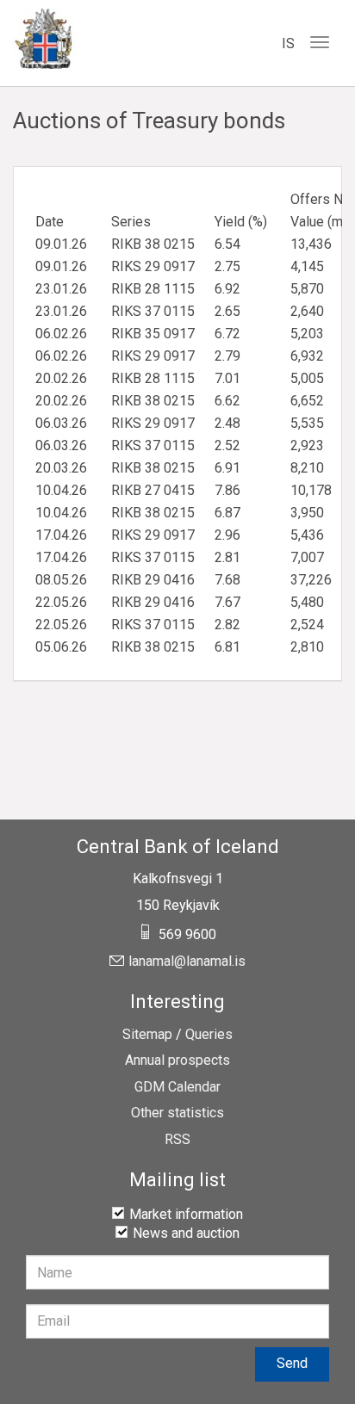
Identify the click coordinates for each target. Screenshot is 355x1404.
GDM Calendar (177, 1087)
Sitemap (147, 1034)
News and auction (186, 1233)
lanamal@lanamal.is (187, 961)
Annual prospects (177, 1060)
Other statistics (177, 1113)
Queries (209, 1034)
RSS (177, 1139)
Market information (186, 1214)
